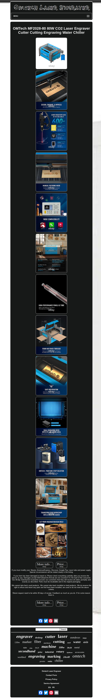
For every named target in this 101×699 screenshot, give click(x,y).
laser (63, 636)
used (69, 643)
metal (77, 647)
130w (17, 642)
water (77, 642)
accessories (79, 652)
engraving (36, 656)
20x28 (69, 648)
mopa (85, 638)
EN (49, 687)
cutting (59, 641)
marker (27, 642)
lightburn (69, 652)
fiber (37, 642)
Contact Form (51, 675)
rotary (60, 651)
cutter (50, 636)
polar (40, 652)
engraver (24, 636)
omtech (78, 656)
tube (25, 648)
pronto (42, 661)
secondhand (26, 651)
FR (53, 687)
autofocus (75, 637)
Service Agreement (51, 683)
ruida (50, 661)
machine (49, 646)
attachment (47, 643)
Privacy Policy (51, 679)
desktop (39, 637)
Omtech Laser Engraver (51, 671)
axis (85, 642)
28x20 (37, 648)
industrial (49, 652)
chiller (59, 660)
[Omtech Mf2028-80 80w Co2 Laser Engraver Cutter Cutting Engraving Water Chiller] (51, 53)
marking (54, 656)
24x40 (66, 657)
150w (30, 648)
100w (61, 647)
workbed (22, 657)
